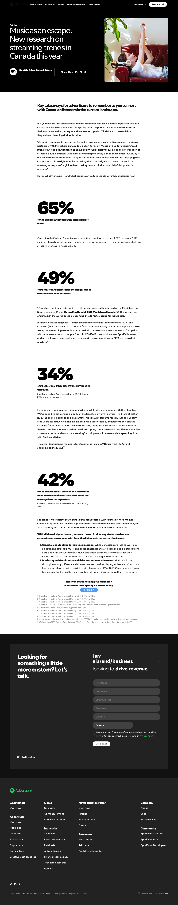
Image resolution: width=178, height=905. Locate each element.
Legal (12, 894)
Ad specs (84, 845)
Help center (85, 839)
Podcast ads (16, 839)
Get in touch (101, 743)
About (144, 808)
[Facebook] (15, 884)
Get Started (36, 4)
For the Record (149, 819)
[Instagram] (11, 884)
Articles (83, 813)
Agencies (49, 868)
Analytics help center (91, 851)
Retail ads (49, 845)
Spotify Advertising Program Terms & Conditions (71, 894)
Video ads (15, 833)
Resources (138, 4)
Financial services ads (56, 857)
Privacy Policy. (146, 735)
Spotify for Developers (153, 845)
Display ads (16, 845)
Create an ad (158, 4)
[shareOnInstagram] (18, 757)
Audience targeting (55, 819)
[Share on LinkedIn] (80, 72)
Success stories (87, 819)
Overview (15, 808)
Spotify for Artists (151, 839)
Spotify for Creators (152, 833)
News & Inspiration (76, 4)
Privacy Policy (32, 894)
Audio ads (15, 827)
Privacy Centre (20, 894)
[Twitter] (19, 884)
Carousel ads (17, 851)
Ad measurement (54, 813)
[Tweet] (85, 72)
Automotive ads (53, 851)
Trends (82, 825)
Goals (61, 4)
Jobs (143, 813)
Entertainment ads (54, 839)
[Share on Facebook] (76, 72)
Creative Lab (94, 4)
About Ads (49, 894)
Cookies (41, 894)
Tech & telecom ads (55, 862)
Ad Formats (50, 4)
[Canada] (113, 725)
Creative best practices (23, 857)
